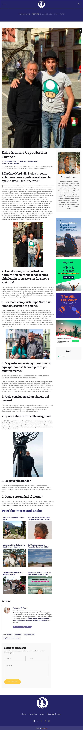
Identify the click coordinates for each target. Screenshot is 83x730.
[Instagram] (34, 721)
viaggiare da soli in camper (11, 638)
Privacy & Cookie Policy (54, 714)
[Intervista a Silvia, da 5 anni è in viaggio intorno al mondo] (14, 564)
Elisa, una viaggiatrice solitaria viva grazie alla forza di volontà (39, 518)
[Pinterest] (49, 721)
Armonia (44, 728)
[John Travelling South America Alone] (14, 530)
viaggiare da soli (29, 635)
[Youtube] (45, 721)
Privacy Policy (62, 356)
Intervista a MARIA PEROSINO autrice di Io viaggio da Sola (39, 573)
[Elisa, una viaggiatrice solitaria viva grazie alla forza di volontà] (40, 532)
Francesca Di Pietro (10, 161)
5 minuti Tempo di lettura (11, 163)
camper (9, 635)
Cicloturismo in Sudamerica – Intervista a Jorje (13, 573)
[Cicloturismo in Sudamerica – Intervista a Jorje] (14, 585)
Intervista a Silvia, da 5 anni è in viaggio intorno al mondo (14, 546)
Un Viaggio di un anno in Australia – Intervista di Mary (38, 546)
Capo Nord (18, 635)
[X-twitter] (41, 721)
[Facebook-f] (37, 721)
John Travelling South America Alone (13, 518)
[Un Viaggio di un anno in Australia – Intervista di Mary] (40, 562)
